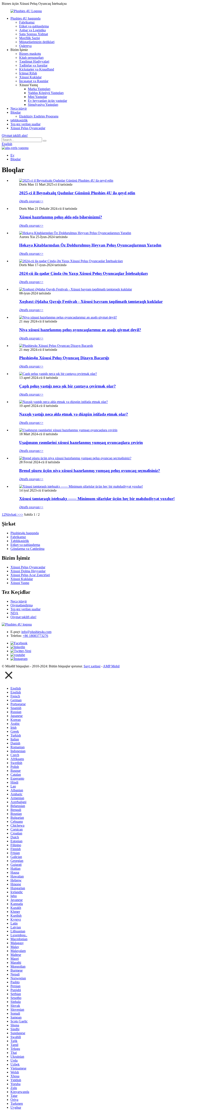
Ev (12, 155)
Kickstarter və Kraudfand (36, 69)
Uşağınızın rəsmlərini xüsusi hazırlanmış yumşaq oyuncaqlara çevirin (81, 442)
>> (21, 514)
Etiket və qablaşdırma (34, 26)
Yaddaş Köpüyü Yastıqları (46, 93)
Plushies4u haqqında (24, 533)
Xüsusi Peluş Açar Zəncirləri (30, 575)
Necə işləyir (18, 108)
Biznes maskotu (30, 53)
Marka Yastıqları (39, 89)
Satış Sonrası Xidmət (33, 34)
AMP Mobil (111, 666)
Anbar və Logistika (32, 30)
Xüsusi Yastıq (19, 583)
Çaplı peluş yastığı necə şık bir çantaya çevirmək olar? (67, 386)
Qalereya (25, 46)
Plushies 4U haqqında (25, 18)
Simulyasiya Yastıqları (43, 104)
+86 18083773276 (35, 636)
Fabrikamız (27, 22)
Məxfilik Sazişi (29, 38)
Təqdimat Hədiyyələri (34, 61)
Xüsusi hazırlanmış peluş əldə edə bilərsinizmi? (60, 217)
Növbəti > (12, 514)
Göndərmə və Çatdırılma (27, 549)
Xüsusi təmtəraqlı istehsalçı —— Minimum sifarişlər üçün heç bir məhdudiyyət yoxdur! (97, 498)
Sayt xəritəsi (92, 666)
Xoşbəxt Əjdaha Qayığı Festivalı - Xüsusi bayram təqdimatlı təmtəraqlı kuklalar (91, 301)
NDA (14, 613)
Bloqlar (15, 112)
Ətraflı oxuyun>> (31, 201)
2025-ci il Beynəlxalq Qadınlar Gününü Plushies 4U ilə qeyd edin (77, 193)
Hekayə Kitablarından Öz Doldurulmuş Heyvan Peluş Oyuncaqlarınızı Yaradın (90, 245)
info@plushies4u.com (36, 632)
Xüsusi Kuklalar (30, 77)
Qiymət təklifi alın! (15, 135)
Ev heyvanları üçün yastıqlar (47, 100)
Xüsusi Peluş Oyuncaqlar (27, 128)
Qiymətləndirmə (21, 605)
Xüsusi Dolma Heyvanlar (28, 571)
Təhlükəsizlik (19, 541)
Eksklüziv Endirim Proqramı (38, 116)
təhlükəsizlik (19, 120)
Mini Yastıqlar (37, 97)
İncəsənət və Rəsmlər (33, 81)
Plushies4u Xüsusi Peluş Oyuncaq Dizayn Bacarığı (64, 358)
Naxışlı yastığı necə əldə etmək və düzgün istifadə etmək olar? (73, 414)
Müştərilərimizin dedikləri (36, 42)
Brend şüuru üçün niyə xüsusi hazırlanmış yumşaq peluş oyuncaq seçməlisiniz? (89, 470)
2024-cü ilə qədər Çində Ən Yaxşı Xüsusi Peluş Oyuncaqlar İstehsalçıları (83, 273)
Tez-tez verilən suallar (25, 124)
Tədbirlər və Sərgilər (33, 65)
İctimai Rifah (28, 73)
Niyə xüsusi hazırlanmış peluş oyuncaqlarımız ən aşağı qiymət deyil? (80, 329)
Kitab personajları (31, 57)
